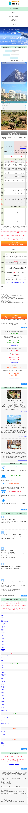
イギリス (3, 675)
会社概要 (18, 786)
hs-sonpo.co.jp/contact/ (14, 345)
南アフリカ (3, 743)
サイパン (3, 667)
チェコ (2, 689)
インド (2, 624)
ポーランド (3, 702)
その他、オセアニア (5, 723)
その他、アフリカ (4, 745)
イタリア (3, 677)
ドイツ (2, 692)
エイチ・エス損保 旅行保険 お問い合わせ (16, 282)
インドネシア (3, 626)
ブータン (3, 640)
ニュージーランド (4, 718)
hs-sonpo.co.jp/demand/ (13, 378)
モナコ (2, 706)
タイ (2, 635)
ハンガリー (3, 695)
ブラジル (3, 734)
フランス (3, 698)
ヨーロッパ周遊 (4, 710)
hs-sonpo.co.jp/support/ (14, 362)
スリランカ (3, 633)
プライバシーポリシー (10, 786)
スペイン (3, 687)
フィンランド (3, 696)
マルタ (2, 704)
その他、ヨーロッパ (5, 709)
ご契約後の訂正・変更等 (5, 782)
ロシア (2, 707)
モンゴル (3, 649)
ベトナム (3, 643)
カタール (3, 627)
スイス (2, 684)
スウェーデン (3, 686)
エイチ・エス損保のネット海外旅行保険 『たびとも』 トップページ (14, 778)
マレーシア (3, 646)
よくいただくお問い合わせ (6, 783)
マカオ (2, 644)
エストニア (3, 678)
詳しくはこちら (23, 148)
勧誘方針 (2, 786)
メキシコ (3, 732)
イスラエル (3, 623)
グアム (2, 665)
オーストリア (3, 680)
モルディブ (3, 647)
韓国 (2, 615)
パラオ (2, 720)
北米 (2, 660)
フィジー (3, 721)
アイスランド (3, 672)
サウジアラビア (4, 630)
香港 (2, 620)
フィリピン (3, 638)
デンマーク (3, 690)
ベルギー (3, 699)
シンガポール (3, 632)
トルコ (2, 636)
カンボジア (3, 629)
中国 (2, 618)
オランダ (3, 681)
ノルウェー (3, 693)
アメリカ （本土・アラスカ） (7, 655)
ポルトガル (3, 701)
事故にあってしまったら (14, 16)
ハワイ (2, 657)
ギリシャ (3, 683)
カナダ (2, 658)
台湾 (2, 617)
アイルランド (3, 674)
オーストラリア (4, 715)
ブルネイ (3, 641)
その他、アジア (4, 650)
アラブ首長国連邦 (4, 621)
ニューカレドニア (4, 717)
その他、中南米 (4, 735)
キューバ (3, 731)
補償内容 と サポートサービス (7, 779)
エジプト (3, 742)
